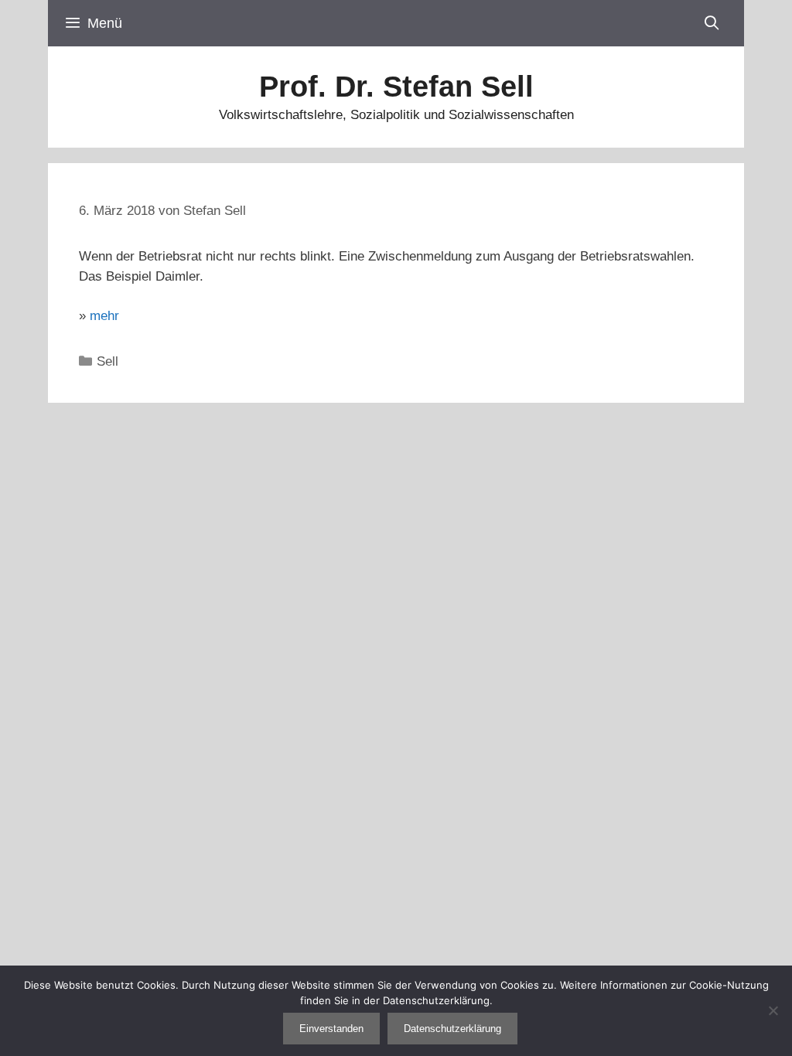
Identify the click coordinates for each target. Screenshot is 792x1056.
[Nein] (772, 1010)
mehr (104, 315)
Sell (107, 361)
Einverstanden (331, 1028)
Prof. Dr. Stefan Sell (396, 86)
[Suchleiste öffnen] (712, 23)
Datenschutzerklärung (452, 1028)
